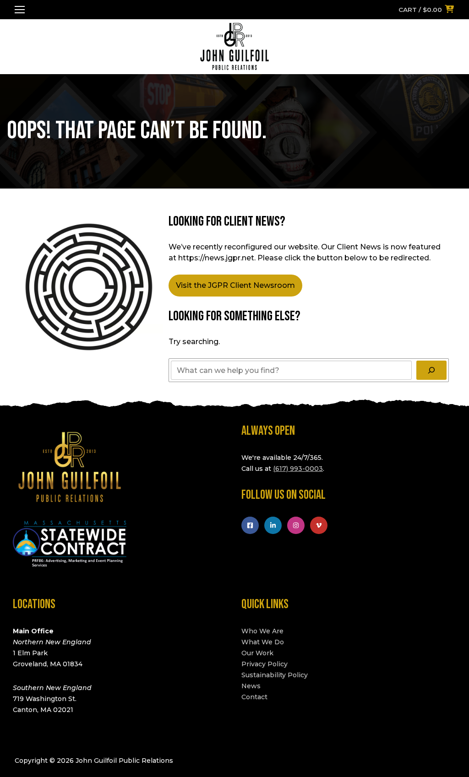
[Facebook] (250, 525)
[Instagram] (296, 525)
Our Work (257, 653)
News (251, 686)
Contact (254, 697)
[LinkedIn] (273, 525)
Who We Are (262, 631)
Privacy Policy (264, 664)
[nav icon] (20, 9)
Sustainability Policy (274, 675)
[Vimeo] (318, 525)
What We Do (262, 642)
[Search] (431, 370)
